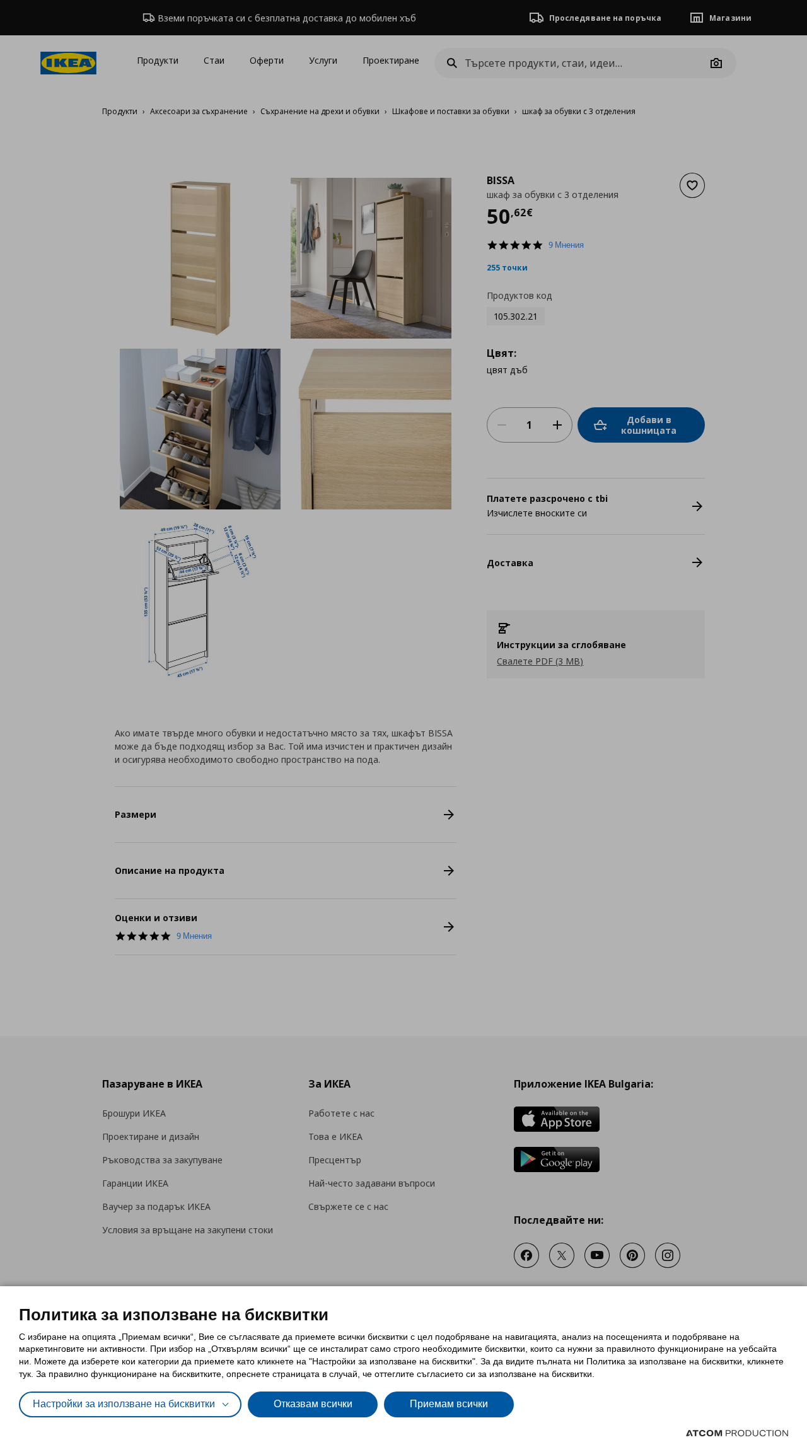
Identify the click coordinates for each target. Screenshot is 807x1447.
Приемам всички (449, 1403)
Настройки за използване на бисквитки (124, 1403)
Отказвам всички (313, 1403)
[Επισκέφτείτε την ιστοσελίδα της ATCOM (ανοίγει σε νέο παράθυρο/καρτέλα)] (737, 1433)
